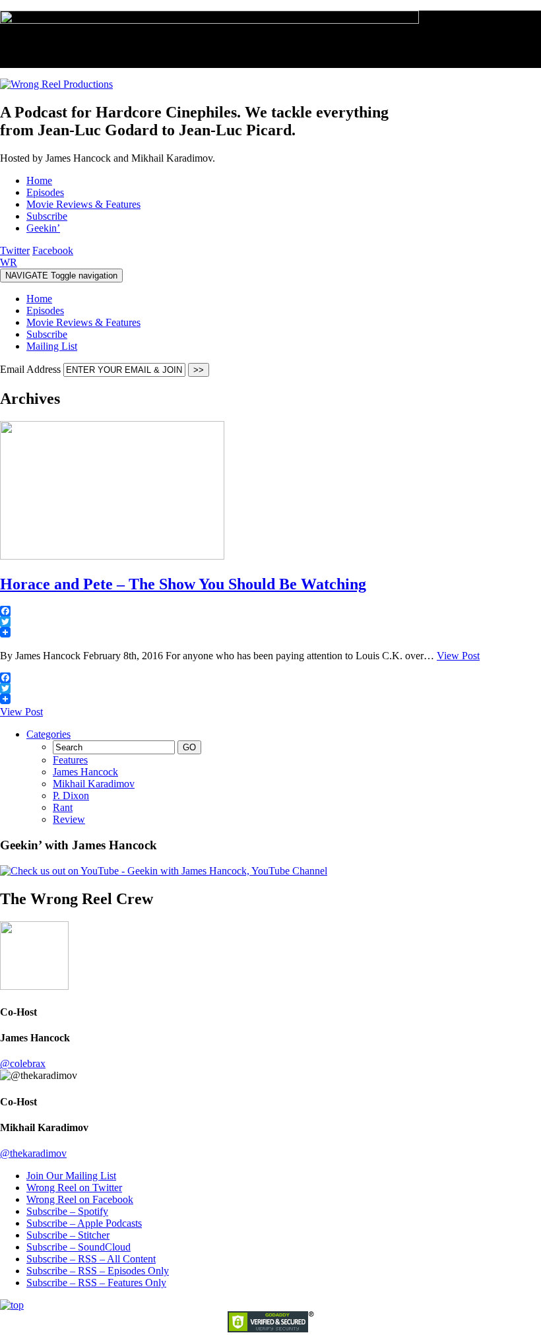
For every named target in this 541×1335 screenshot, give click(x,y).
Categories (48, 734)
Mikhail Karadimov (94, 783)
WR (8, 262)
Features (70, 759)
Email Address (31, 369)
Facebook (52, 250)
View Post (458, 655)
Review (69, 819)
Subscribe (46, 334)
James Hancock (85, 771)
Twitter (15, 250)
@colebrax (23, 1063)
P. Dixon (71, 795)
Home (39, 298)
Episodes (45, 310)
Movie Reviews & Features (83, 322)
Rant (63, 807)
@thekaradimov (33, 1153)
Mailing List (51, 346)
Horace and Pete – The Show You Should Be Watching (183, 584)
